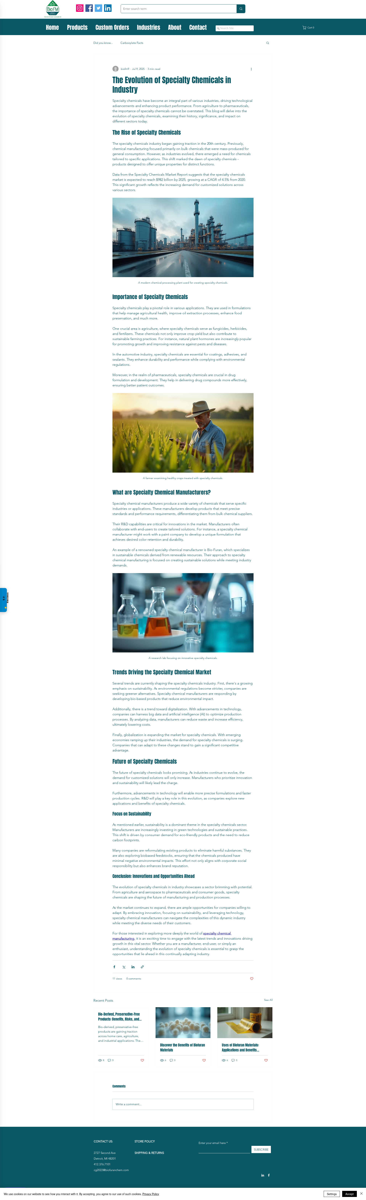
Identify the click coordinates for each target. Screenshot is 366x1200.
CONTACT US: (103, 1141)
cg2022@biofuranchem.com (111, 1170)
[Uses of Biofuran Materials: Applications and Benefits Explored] (244, 1022)
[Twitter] (98, 8)
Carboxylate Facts (131, 43)
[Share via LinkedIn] (133, 967)
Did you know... (103, 43)
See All (268, 1000)
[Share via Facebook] (114, 967)
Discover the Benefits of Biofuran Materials (182, 1048)
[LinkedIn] (108, 8)
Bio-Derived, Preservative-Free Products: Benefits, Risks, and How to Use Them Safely (119, 1017)
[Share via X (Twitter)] (123, 967)
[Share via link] (142, 967)
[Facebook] (89, 8)
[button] (311, 27)
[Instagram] (79, 8)
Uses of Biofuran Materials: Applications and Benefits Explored (240, 1048)
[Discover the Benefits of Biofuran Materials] (183, 1022)
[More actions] (251, 69)
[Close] (361, 1194)
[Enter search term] (241, 9)
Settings (332, 1194)
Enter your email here (212, 1142)
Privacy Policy (150, 1194)
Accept (349, 1194)
